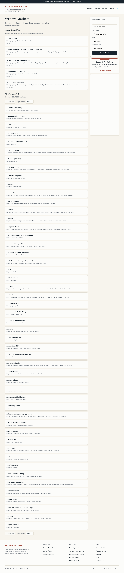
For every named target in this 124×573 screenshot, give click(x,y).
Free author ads (101, 551)
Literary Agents (48, 551)
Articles (104, 9)
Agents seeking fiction (76, 554)
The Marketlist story (102, 548)
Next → (29, 101)
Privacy (98, 557)
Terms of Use (100, 560)
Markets (89, 9)
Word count (96, 45)
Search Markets (104, 53)
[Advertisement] (105, 105)
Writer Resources (48, 554)
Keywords (95, 23)
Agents (97, 9)
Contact (98, 554)
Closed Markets (74, 560)
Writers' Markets (48, 548)
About (112, 9)
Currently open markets (76, 551)
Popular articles (74, 557)
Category (95, 30)
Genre (94, 37)
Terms (117, 569)
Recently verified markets (77, 548)
